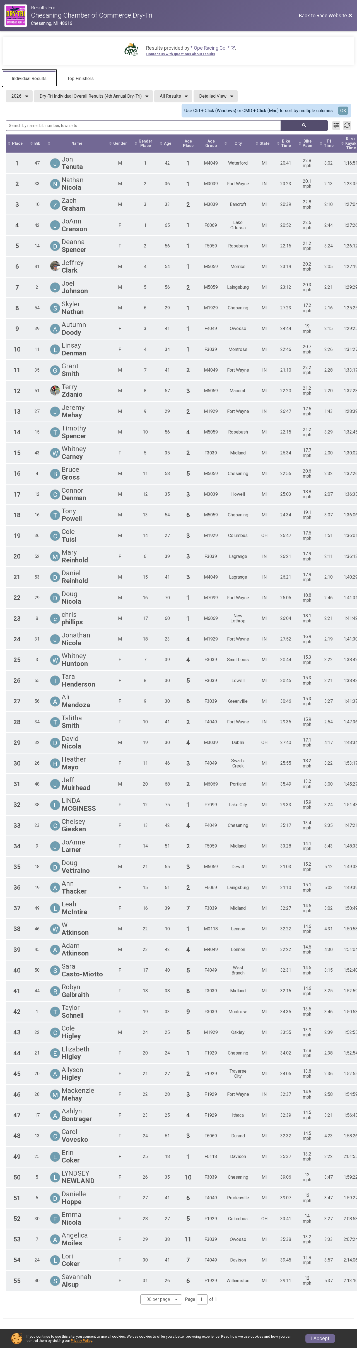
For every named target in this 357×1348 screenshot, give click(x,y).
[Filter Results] (336, 125)
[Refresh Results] (347, 125)
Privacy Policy (81, 1341)
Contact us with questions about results (180, 54)
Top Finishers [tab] (80, 78)
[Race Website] (17, 15)
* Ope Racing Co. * (210, 48)
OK (343, 110)
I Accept (320, 1338)
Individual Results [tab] (29, 78)
